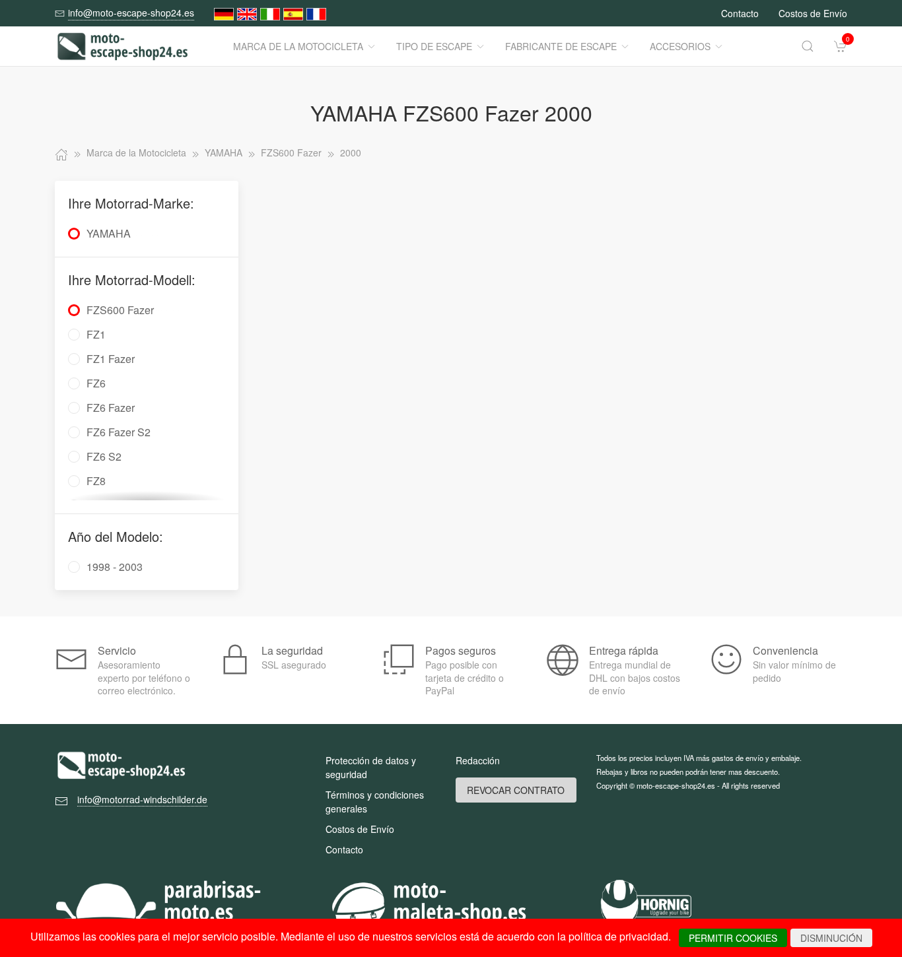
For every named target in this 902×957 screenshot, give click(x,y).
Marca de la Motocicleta (298, 46)
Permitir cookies (733, 937)
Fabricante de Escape (561, 46)
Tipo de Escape (434, 46)
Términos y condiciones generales (375, 801)
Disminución (831, 937)
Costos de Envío (813, 13)
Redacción (478, 760)
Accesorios (680, 46)
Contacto (740, 13)
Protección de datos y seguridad (371, 767)
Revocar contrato (516, 790)
